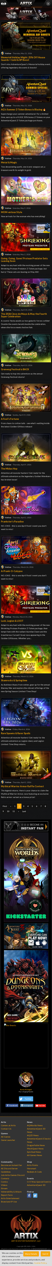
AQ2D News (33, 1135)
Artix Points (32, 1165)
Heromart (31, 1168)
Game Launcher (8, 1140)
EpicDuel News (34, 1152)
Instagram (28, 1105)
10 (8, 811)
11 (13, 811)
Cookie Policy (40, 1263)
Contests (5, 1178)
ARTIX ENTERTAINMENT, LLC (26, 1241)
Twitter (28, 1099)
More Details (31, 1254)
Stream (4, 1188)
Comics (4, 1181)
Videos (4, 1185)
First (5, 806)
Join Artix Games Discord (13, 1175)
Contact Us (6, 1128)
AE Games (5, 1136)
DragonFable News (36, 1145)
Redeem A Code (34, 1172)
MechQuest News (35, 1148)
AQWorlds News (35, 1125)
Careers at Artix (8, 1125)
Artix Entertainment (40, 1249)
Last (24, 811)
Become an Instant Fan (11, 1165)
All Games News (34, 1155)
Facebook (13, 1105)
